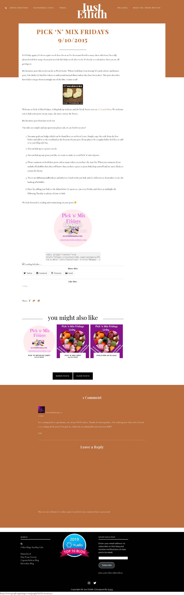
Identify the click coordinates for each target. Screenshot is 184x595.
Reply (40, 433)
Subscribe (107, 565)
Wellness (122, 8)
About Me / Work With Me (147, 8)
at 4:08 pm (41, 416)
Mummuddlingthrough (52, 412)
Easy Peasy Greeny (29, 557)
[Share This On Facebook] (29, 300)
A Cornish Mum (104, 109)
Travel (63, 8)
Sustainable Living (43, 8)
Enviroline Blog (27, 563)
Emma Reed (26, 553)
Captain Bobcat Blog (30, 560)
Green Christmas (19, 8)
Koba (110, 589)
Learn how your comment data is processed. (91, 511)
